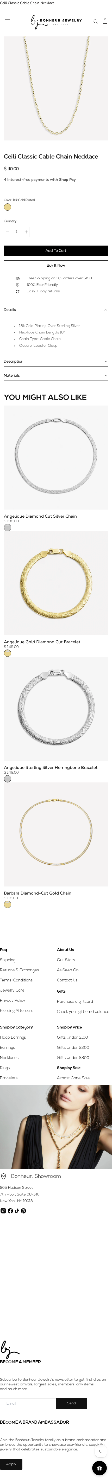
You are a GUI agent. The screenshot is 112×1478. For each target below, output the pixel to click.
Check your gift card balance (83, 1012)
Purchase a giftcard (75, 1002)
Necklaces (9, 1058)
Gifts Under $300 (73, 1058)
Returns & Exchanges (19, 970)
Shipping (7, 960)
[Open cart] (105, 21)
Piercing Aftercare (17, 1011)
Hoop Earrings (13, 1038)
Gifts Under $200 (73, 1048)
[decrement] (7, 232)
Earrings (7, 1048)
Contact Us (67, 980)
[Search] (96, 21)
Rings (5, 1068)
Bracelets (8, 1078)
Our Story (66, 960)
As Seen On (68, 970)
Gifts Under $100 (72, 1038)
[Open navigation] (7, 21)
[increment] (26, 232)
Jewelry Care (12, 991)
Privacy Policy (12, 1001)
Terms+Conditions (16, 980)
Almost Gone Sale (73, 1078)
